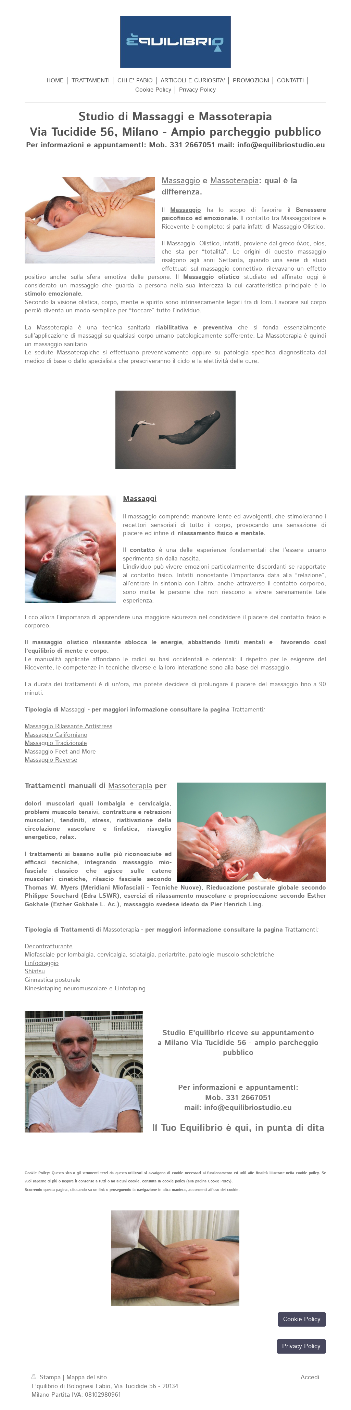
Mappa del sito (86, 1377)
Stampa (50, 1377)
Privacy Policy (301, 1346)
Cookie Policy (219, 1181)
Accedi (310, 1377)
